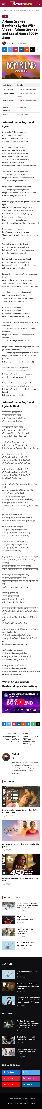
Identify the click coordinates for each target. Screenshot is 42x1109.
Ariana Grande (22, 93)
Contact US (24, 1103)
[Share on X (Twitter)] (10, 49)
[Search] (38, 3)
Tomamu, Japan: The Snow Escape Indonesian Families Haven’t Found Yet (27, 905)
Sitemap (33, 1103)
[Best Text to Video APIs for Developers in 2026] (8, 945)
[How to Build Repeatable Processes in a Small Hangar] (8, 1040)
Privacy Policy (13, 1103)
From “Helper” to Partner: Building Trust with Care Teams (27, 1051)
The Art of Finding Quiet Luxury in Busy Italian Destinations (26, 931)
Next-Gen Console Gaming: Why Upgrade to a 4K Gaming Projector (28, 986)
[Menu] (3, 3)
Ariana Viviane (22, 107)
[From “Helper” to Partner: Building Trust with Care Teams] (8, 1052)
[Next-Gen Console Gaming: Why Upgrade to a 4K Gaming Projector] (8, 986)
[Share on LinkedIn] (21, 49)
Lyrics (5, 16)
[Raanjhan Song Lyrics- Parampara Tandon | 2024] (21, 864)
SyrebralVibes (22, 115)
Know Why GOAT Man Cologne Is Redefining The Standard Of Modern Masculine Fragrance (28, 1000)
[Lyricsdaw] (21, 3)
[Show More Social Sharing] (38, 49)
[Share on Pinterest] (15, 49)
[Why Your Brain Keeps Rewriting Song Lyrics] (8, 920)
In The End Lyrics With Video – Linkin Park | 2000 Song (11, 739)
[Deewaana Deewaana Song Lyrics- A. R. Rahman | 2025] (21, 796)
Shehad (11, 43)
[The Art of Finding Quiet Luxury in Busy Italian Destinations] (8, 932)
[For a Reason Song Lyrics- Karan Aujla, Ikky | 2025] (21, 830)
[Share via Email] (32, 49)
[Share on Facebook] (4, 49)
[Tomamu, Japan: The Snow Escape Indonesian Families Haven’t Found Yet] (8, 906)
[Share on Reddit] (26, 49)
